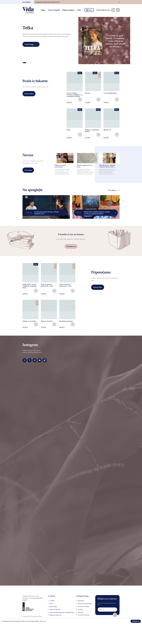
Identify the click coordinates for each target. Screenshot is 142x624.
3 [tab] (30, 62)
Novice (51, 603)
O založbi (52, 600)
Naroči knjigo (29, 44)
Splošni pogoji (53, 606)
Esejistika (80, 609)
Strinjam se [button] (135, 621)
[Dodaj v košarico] (80, 99)
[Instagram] (24, 360)
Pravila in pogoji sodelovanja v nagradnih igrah (62, 612)
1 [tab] (24, 62)
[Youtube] (40, 360)
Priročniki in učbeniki (83, 615)
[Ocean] (35, 360)
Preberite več (70, 246)
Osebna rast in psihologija (85, 603)
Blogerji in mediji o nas (56, 615)
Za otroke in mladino (83, 606)
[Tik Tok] (45, 360)
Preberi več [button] (43, 621)
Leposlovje (81, 600)
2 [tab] (27, 62)
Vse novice (28, 170)
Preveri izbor (28, 94)
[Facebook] (30, 360)
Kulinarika (80, 612)
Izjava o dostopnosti (55, 609)
